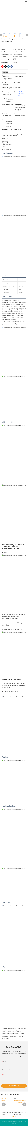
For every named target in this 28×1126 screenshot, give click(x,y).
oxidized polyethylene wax (21, 93)
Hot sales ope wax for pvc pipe (7, 1113)
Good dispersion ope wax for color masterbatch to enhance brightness (20, 1114)
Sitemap (14, 1123)
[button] (13, 1116)
